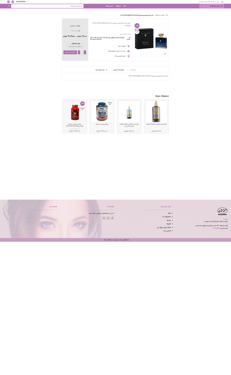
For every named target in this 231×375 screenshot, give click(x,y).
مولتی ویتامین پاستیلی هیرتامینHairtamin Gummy (74, 125)
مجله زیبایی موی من (164, 227)
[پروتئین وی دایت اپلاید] (102, 111)
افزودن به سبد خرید (70, 52)
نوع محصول (76, 43)
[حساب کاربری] (13, 2)
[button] (112, 218)
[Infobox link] (21, 2)
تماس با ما (167, 231)
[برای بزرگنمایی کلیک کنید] (165, 53)
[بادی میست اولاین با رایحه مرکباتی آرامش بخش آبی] (129, 111)
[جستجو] (9, 6)
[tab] (132, 70)
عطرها (169, 224)
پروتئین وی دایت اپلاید (101, 124)
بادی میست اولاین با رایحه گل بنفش (156, 124)
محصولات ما (166, 217)
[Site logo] (222, 2)
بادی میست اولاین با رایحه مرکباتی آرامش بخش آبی (129, 125)
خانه (167, 15)
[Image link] (29, 219)
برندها (169, 220)
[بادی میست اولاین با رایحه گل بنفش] (156, 111)
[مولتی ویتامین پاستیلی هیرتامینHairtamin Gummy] (75, 111)
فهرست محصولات (159, 15)
